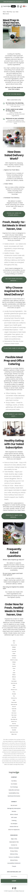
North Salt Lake (14, 683)
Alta (14, 642)
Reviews (14, 811)
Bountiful (14, 649)
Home (4, 11)
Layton (14, 668)
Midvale (13, 674)
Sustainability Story (14, 793)
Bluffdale (14, 647)
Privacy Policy (14, 851)
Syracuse (14, 706)
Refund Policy (14, 860)
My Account (14, 805)
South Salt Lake (14, 704)
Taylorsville (14, 708)
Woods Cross (14, 721)
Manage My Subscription (14, 808)
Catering (14, 820)
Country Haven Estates (14, 725)
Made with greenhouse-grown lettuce (13, 1)
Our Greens (14, 784)
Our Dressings (14, 787)
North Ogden (14, 681)
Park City (14, 723)
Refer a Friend (14, 814)
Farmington (14, 655)
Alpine (14, 640)
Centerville (14, 651)
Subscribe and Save (14, 790)
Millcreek (14, 676)
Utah (17, 11)
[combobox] (25, 6)
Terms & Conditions (14, 857)
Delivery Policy (14, 854)
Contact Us (14, 845)
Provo (14, 691)
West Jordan (14, 715)
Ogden (14, 685)
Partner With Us (14, 826)
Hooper (14, 664)
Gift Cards (14, 817)
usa (14, 11)
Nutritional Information (14, 796)
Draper (14, 653)
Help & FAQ (14, 839)
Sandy (14, 700)
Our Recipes (14, 823)
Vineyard (14, 710)
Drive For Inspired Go (14, 829)
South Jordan (14, 702)
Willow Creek (14, 734)
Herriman (14, 657)
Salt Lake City (14, 698)
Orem (14, 687)
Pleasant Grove (14, 689)
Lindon (14, 672)
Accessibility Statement (14, 863)
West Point (14, 717)
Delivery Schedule (14, 848)
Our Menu (14, 781)
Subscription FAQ (14, 842)
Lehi (14, 670)
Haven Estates (14, 727)
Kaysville (14, 666)
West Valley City (14, 719)
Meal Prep (9, 11)
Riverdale (14, 693)
